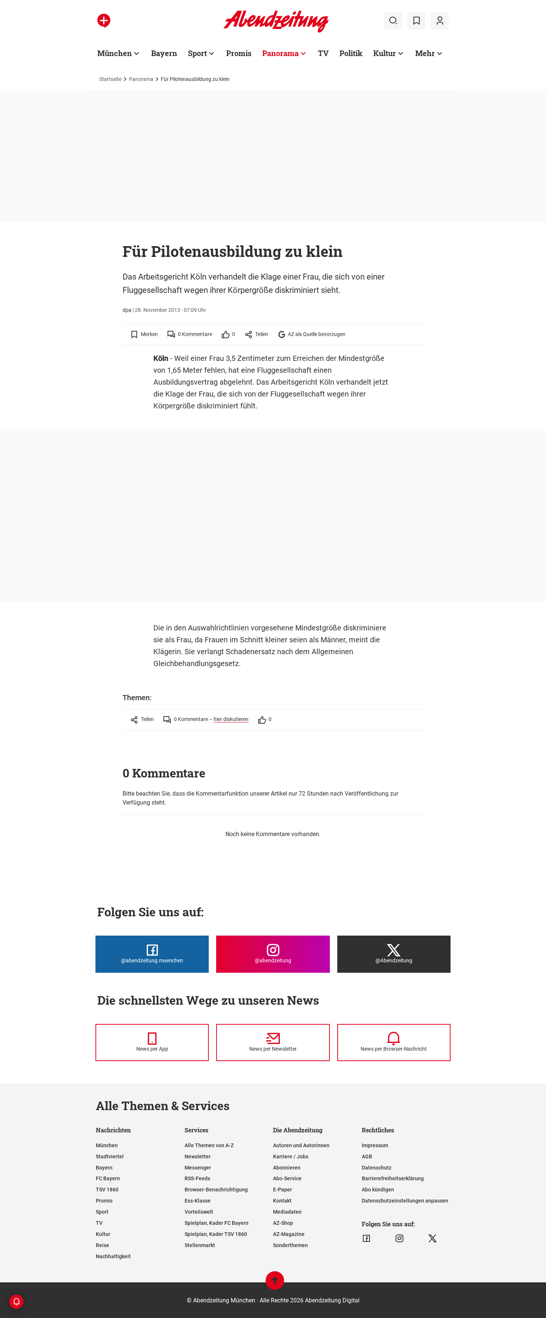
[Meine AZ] (440, 21)
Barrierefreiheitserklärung (393, 1178)
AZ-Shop (283, 1223)
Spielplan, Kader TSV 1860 (216, 1234)
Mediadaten (287, 1212)
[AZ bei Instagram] (399, 1239)
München (114, 53)
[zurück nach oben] (274, 1284)
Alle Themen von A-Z (209, 1145)
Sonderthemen (290, 1245)
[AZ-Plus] (103, 21)
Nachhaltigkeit (113, 1256)
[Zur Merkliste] (416, 21)
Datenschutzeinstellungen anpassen (405, 1201)
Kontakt (282, 1201)
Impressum (375, 1145)
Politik (351, 53)
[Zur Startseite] (276, 31)
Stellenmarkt (200, 1245)
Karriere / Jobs (290, 1156)
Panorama (280, 53)
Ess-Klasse (198, 1201)
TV (323, 53)
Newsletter (198, 1156)
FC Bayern (108, 1178)
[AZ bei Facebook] (366, 1239)
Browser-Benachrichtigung (216, 1190)
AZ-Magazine (289, 1234)
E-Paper (282, 1190)
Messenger (198, 1168)
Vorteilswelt (199, 1212)
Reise (102, 1245)
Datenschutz (376, 1168)
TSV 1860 (107, 1190)
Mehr (425, 53)
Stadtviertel (110, 1156)
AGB (367, 1156)
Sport (197, 53)
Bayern (164, 53)
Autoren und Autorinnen (301, 1145)
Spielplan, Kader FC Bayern (216, 1223)
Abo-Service (287, 1178)
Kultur (384, 53)
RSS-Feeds (197, 1178)
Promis (238, 53)
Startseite (110, 79)
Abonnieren (286, 1168)
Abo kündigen (378, 1190)
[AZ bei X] (432, 1239)
